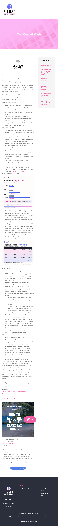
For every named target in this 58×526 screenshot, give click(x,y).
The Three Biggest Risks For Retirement (46, 102)
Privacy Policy (44, 516)
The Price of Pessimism (19, 171)
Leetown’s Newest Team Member (45, 87)
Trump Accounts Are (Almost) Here (46, 95)
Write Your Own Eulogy (9, 398)
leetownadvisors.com (9, 443)
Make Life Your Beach (8, 394)
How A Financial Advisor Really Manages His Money (46, 72)
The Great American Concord (44, 80)
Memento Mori (6, 396)
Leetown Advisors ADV (29, 516)
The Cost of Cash (46, 65)
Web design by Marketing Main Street (29, 521)
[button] (53, 9)
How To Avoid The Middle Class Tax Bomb (14, 391)
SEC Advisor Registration (14, 516)
